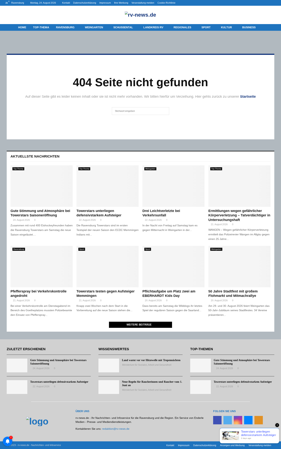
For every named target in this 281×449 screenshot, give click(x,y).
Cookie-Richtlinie (166, 3)
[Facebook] (217, 420)
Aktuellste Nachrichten (35, 156)
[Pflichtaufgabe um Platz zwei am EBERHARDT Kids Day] (173, 266)
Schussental (123, 27)
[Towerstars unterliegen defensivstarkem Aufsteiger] (107, 186)
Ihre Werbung (121, 3)
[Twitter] (227, 420)
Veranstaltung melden (143, 3)
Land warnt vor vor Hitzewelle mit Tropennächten (151, 360)
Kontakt (66, 3)
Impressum (105, 3)
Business (249, 27)
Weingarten (94, 27)
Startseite (248, 96)
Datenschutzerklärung (84, 3)
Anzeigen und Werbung (232, 445)
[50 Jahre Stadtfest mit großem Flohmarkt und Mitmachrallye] (239, 266)
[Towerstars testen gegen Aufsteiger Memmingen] (107, 266)
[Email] (248, 420)
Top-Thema (41, 27)
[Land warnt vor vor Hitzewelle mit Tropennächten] (108, 365)
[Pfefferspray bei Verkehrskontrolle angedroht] (42, 266)
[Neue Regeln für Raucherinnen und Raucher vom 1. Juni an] (108, 387)
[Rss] (258, 420)
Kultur (226, 27)
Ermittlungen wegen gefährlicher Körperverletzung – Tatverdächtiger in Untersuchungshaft (239, 215)
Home (22, 27)
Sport (206, 27)
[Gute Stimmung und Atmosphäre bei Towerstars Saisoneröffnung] (42, 186)
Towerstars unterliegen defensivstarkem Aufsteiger (59, 381)
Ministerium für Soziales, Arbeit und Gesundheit (146, 365)
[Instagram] (238, 420)
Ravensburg (65, 27)
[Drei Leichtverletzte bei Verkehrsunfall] (173, 186)
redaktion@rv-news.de (115, 428)
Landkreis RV (153, 27)
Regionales (182, 27)
